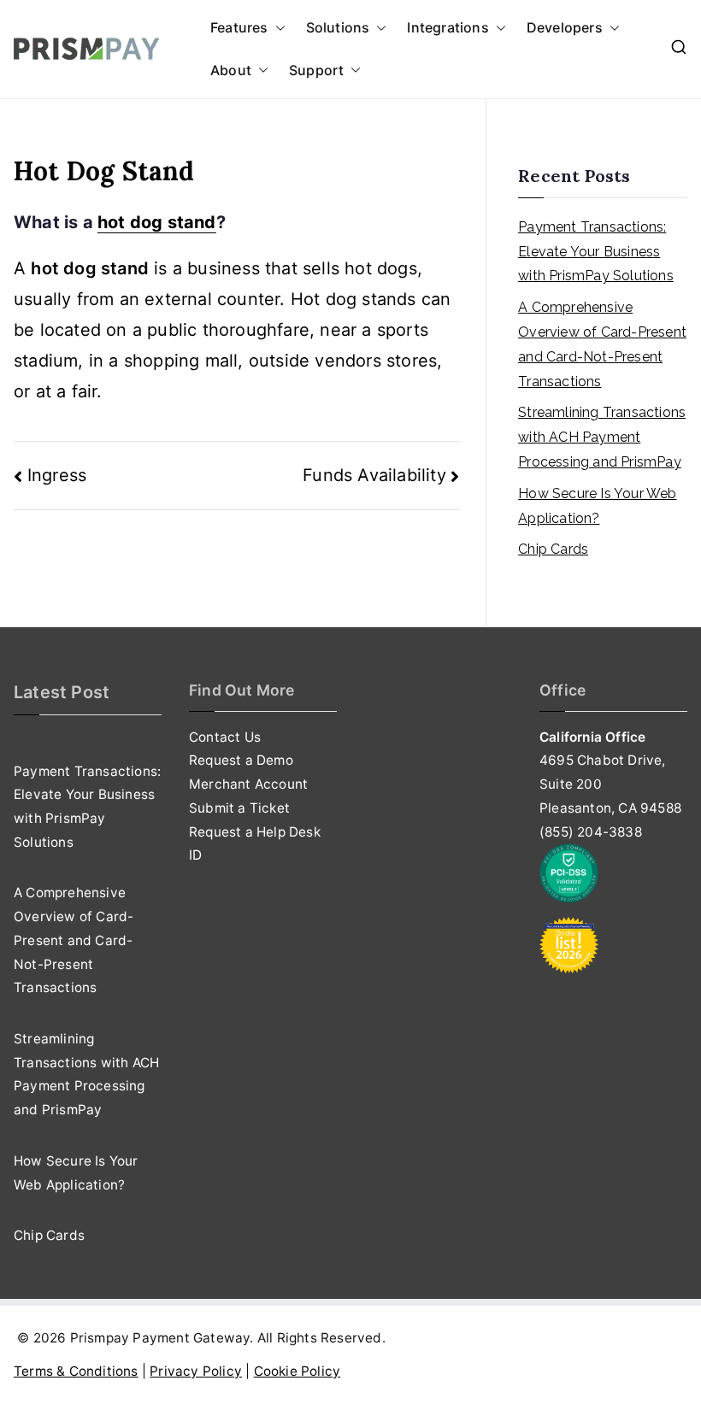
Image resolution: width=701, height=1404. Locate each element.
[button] (277, 28)
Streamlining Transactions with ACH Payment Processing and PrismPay (602, 437)
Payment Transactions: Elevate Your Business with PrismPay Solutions (596, 252)
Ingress (56, 475)
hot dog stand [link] (156, 222)
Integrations (447, 27)
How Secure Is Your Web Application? (597, 505)
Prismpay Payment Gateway (160, 1338)
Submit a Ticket (239, 808)
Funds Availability (374, 475)
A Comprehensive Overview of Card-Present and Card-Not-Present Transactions (602, 344)
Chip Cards (553, 549)
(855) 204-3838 (590, 832)
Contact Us (225, 737)
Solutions (338, 27)
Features (239, 27)
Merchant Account (248, 784)
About (230, 70)
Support (316, 70)
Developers (565, 27)
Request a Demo (241, 760)
